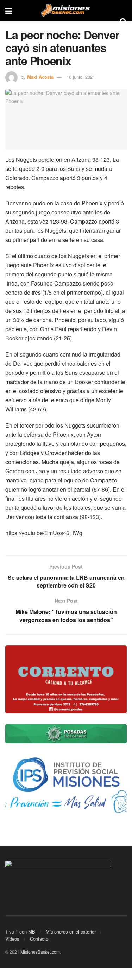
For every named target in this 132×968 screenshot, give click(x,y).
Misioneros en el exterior (71, 931)
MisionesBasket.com (40, 952)
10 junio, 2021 (81, 76)
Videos (12, 938)
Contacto (39, 938)
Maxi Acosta (40, 76)
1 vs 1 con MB (20, 931)
